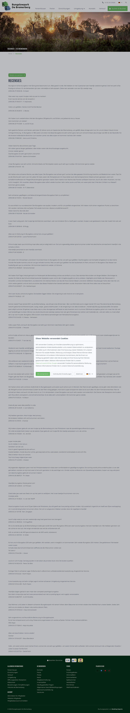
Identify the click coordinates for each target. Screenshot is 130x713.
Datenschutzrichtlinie (43, 363)
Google (54, 363)
